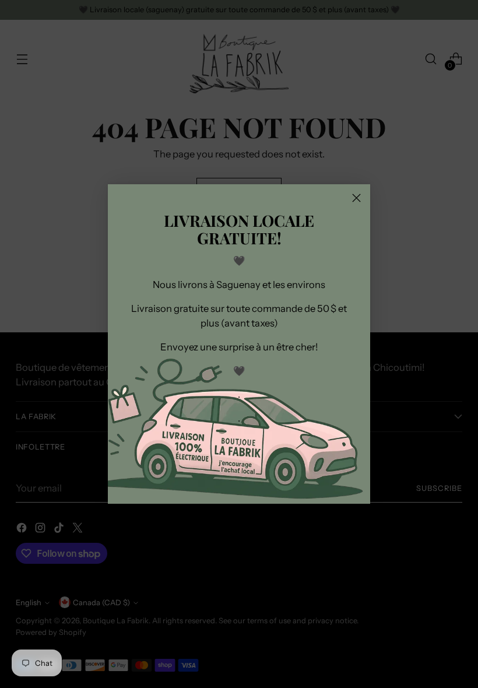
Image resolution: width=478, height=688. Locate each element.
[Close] (356, 198)
